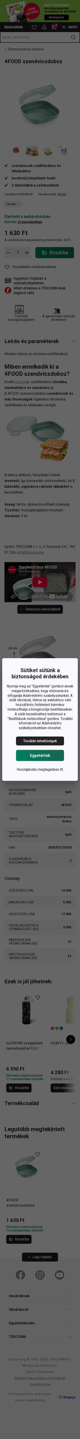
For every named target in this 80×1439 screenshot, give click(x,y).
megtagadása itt (50, 769)
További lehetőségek (40, 741)
